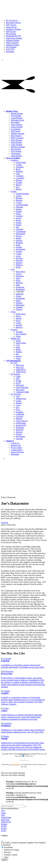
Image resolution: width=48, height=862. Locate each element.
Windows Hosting (18, 147)
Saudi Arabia (21, 343)
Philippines (20, 305)
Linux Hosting (16, 145)
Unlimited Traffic (22, 392)
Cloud (18, 376)
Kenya (18, 316)
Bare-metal (20, 390)
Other (6, 857)
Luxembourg (21, 231)
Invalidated (8, 847)
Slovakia (19, 258)
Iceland (18, 223)
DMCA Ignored (17, 138)
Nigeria (19, 318)
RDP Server (15, 131)
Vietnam (19, 309)
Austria (18, 196)
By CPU (14, 363)
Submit (4, 860)
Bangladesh (20, 289)
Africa (13, 312)
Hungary (19, 263)
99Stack (19, 419)
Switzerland (20, 249)
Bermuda (19, 171)
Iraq (17, 354)
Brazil (18, 169)
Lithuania (19, 229)
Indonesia (19, 294)
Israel (18, 347)
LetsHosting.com (24, 754)
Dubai (18, 341)
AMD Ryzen (21, 372)
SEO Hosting (16, 136)
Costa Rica (20, 178)
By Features (15, 374)
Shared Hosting (17, 113)
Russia (18, 220)
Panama (19, 180)
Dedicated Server (17, 120)
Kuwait (19, 356)
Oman (18, 358)
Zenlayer (19, 432)
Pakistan (19, 303)
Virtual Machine (22, 387)
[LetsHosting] (19, 58)
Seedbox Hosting (17, 133)
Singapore (20, 276)
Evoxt (18, 410)
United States (21, 162)
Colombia (19, 176)
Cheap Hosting (17, 127)
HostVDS (20, 430)
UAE (18, 345)
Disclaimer (15, 454)
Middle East (15, 338)
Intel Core (20, 367)
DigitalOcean (21, 399)
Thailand (19, 307)
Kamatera (19, 412)
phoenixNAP (21, 425)
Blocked (7, 852)
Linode (18, 401)
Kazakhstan (20, 298)
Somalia (19, 325)
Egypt (18, 321)
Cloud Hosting (16, 118)
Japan (18, 278)
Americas (14, 160)
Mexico (19, 185)
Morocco (19, 327)
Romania (19, 243)
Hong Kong (20, 272)
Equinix (19, 434)
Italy (17, 227)
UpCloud (19, 416)
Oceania (14, 329)
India (18, 285)
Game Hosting (16, 125)
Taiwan (19, 274)
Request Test (16, 445)
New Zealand (21, 334)
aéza (17, 407)
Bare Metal (15, 122)
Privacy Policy (16, 448)
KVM (18, 383)
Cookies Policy (17, 450)
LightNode (20, 414)
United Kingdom (22, 194)
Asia (12, 269)
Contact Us (15, 443)
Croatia (18, 254)
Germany (19, 216)
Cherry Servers (21, 421)
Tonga (18, 336)
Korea (18, 280)
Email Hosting (16, 142)
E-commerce (16, 129)
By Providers (16, 394)
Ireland (18, 225)
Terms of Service (17, 452)
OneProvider (21, 423)
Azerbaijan (20, 287)
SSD (17, 378)
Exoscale (19, 439)
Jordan (18, 350)
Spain (18, 245)
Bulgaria (19, 200)
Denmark (19, 207)
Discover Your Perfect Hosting (13, 773)
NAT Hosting (16, 151)
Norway (19, 236)
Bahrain (19, 352)
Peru (17, 187)
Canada (19, 165)
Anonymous (15, 153)
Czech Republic (22, 205)
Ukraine (19, 251)
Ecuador (19, 182)
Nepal (18, 301)
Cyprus (18, 202)
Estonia (19, 209)
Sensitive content (10, 855)
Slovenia (19, 260)
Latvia (18, 256)
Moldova (19, 265)
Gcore (18, 405)
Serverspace (20, 436)
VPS (3, 811)
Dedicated (20, 385)
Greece (18, 218)
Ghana (18, 323)
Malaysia (19, 283)
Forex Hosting (16, 140)
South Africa (21, 314)
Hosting (4, 824)
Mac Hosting (16, 149)
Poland (18, 238)
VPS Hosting (16, 116)
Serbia (18, 267)
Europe (13, 191)
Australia (19, 332)
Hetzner (19, 403)
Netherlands (20, 234)
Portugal (19, 240)
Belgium (19, 198)
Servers (4, 828)
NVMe (18, 381)
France (18, 214)
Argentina (20, 167)
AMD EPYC (21, 370)
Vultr (18, 396)
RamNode (20, 427)
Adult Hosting (16, 156)
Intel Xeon (20, 365)
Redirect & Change (11, 850)
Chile (18, 174)
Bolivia (18, 189)
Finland (19, 211)
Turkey (18, 296)
